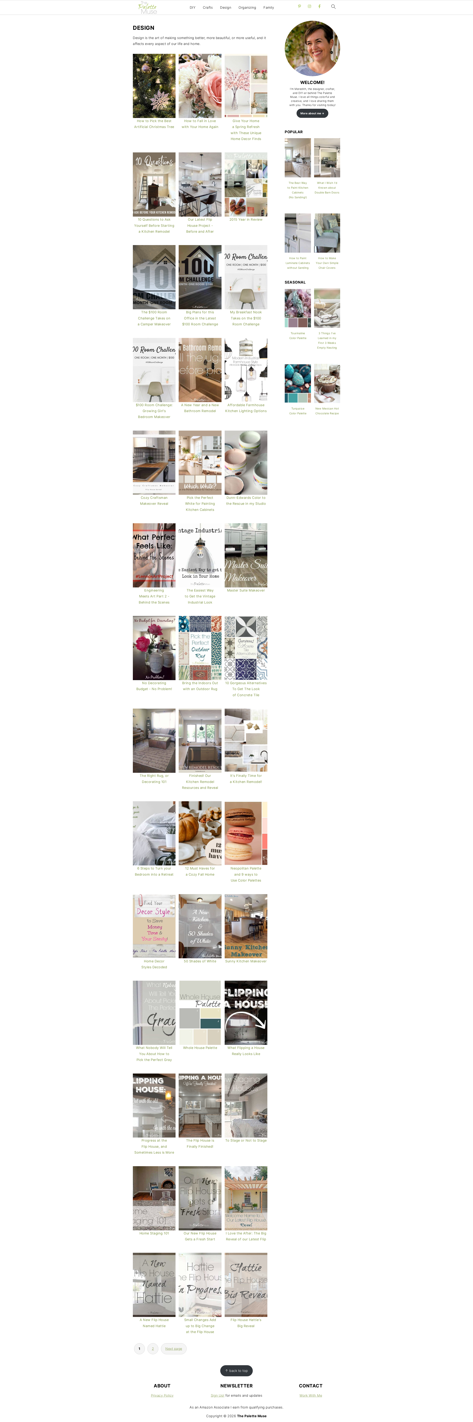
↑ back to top (236, 1371)
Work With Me (311, 1395)
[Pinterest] (299, 6)
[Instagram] (309, 6)
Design (225, 7)
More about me (310, 113)
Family (268, 7)
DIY (193, 7)
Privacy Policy (162, 1395)
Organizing (247, 7)
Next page (173, 1349)
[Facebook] (319, 6)
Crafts (208, 7)
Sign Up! (217, 1395)
